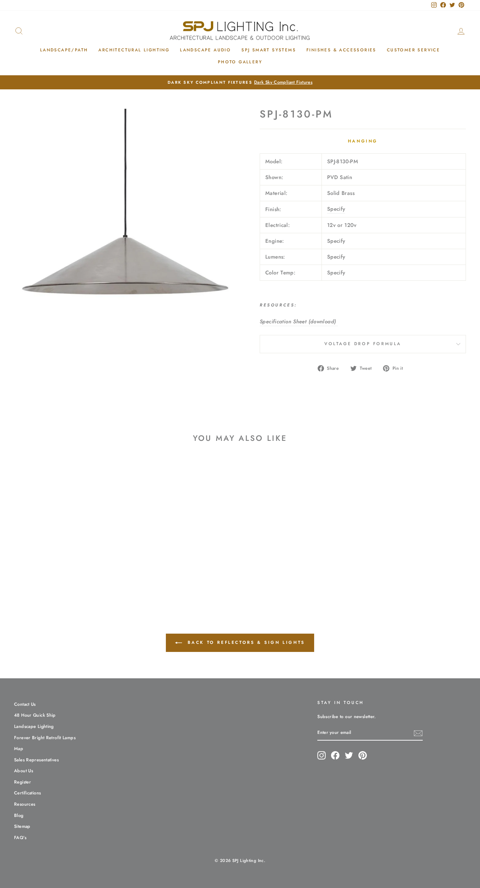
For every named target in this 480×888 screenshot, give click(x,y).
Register (22, 782)
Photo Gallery (240, 62)
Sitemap (22, 826)
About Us (23, 770)
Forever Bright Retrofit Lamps (45, 737)
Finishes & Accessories (341, 50)
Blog (19, 815)
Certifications (27, 792)
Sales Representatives (36, 759)
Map (18, 748)
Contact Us (25, 704)
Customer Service (413, 50)
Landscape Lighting (34, 726)
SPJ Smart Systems (268, 50)
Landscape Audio (205, 50)
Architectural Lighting (133, 50)
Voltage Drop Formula (362, 344)
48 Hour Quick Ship (35, 715)
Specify (336, 209)
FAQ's (20, 837)
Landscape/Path (64, 50)
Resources (24, 804)
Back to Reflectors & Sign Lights (245, 642)
